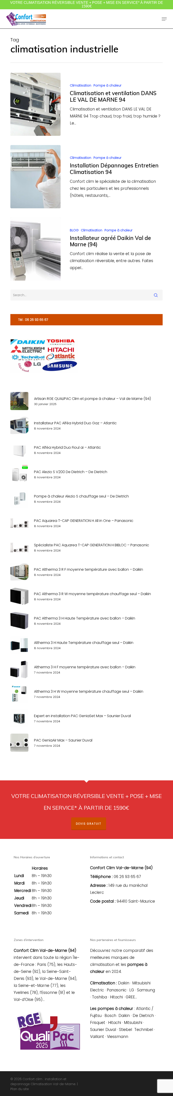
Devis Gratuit (88, 824)
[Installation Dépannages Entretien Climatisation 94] (35, 176)
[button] (164, 19)
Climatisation (80, 85)
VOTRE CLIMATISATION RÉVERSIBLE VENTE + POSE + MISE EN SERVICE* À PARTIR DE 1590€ (86, 4)
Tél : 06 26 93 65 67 (33, 319)
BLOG (74, 230)
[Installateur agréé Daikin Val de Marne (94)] (35, 249)
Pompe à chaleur (107, 85)
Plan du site (19, 1089)
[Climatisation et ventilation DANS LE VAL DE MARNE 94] (35, 104)
